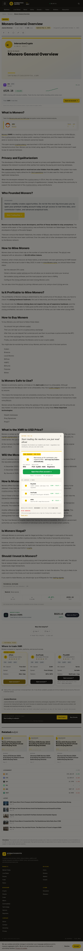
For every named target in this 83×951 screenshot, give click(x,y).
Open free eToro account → (41, 472)
